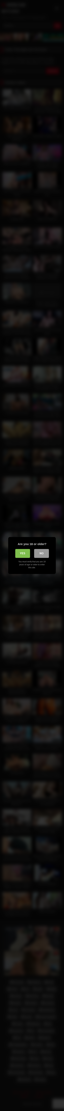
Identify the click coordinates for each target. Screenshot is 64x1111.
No (41, 553)
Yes (22, 553)
